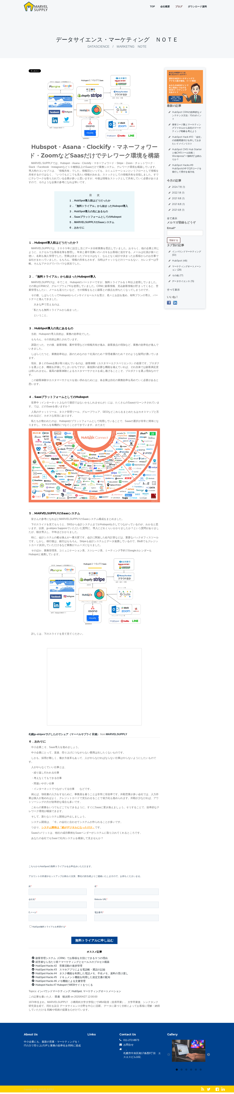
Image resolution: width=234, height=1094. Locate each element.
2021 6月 (178, 209)
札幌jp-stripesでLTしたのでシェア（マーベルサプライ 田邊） (64, 734)
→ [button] (208, 1054)
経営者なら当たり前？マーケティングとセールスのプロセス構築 (72, 962)
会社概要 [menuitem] (165, 6)
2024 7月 (178, 186)
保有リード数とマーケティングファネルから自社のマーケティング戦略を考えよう (186, 128)
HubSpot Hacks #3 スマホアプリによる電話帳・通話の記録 (70, 969)
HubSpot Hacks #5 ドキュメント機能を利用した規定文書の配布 (72, 977)
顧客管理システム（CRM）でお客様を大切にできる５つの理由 (71, 958)
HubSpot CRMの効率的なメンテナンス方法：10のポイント (187, 115)
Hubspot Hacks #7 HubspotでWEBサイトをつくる (64, 985)
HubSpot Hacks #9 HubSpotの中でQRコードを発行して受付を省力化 (186, 168)
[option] (188, 1051)
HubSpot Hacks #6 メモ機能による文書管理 (60, 981)
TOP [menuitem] (152, 6)
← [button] (168, 1054)
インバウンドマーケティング (53, 991)
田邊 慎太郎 (62, 996)
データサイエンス (183, 281)
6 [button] (200, 1069)
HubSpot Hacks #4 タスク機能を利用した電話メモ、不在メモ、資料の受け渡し (81, 973)
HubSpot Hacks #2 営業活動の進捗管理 (58, 965)
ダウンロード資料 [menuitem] (197, 6)
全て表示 (172, 218)
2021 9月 (178, 198)
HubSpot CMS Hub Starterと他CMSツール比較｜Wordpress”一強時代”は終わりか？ (187, 154)
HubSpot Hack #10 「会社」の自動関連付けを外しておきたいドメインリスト (187, 140)
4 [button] (191, 1069)
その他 (177, 275)
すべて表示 (173, 289)
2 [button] (181, 1069)
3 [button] (186, 1069)
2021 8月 (178, 204)
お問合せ (128, 1044)
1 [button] (176, 1069)
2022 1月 (178, 192)
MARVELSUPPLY (116, 734)
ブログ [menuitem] (178, 6)
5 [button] (195, 1069)
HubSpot (77, 991)
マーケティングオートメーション (102, 991)
